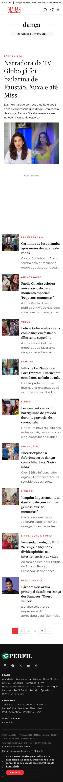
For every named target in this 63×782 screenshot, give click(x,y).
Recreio (33, 690)
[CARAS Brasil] (14, 10)
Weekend (28, 711)
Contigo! (31, 682)
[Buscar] (45, 10)
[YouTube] (28, 666)
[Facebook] (13, 666)
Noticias (23, 708)
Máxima (6, 690)
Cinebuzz (18, 682)
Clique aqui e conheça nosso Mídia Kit (23, 751)
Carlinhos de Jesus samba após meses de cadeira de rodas (40, 248)
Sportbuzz (47, 690)
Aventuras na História (28, 679)
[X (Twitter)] (20, 666)
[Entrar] (58, 10)
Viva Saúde (17, 693)
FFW (41, 682)
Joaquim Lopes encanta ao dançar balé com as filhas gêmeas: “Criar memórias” (40, 504)
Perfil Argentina (11, 711)
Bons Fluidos (50, 679)
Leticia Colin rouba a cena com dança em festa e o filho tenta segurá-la (40, 333)
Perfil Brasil (20, 690)
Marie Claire (9, 708)
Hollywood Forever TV (15, 686)
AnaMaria (7, 679)
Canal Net (7, 704)
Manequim (53, 686)
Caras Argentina (25, 704)
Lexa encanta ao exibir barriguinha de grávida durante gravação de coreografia (38, 415)
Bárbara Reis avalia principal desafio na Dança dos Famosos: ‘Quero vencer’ (41, 594)
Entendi (15, 772)
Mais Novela (37, 686)
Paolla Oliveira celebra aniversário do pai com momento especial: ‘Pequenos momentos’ (38, 290)
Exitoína (41, 704)
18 (41, 630)
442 (38, 711)
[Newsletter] (52, 10)
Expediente (8, 722)
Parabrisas (36, 708)
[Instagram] (5, 666)
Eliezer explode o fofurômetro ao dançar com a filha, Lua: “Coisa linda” (38, 459)
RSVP (5, 693)
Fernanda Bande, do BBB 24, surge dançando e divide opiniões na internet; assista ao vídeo (40, 549)
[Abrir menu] (4, 10)
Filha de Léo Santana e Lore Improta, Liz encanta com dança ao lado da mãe (40, 373)
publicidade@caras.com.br (16, 746)
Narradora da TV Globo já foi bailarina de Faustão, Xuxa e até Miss (31, 79)
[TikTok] (36, 666)
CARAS (6, 682)
